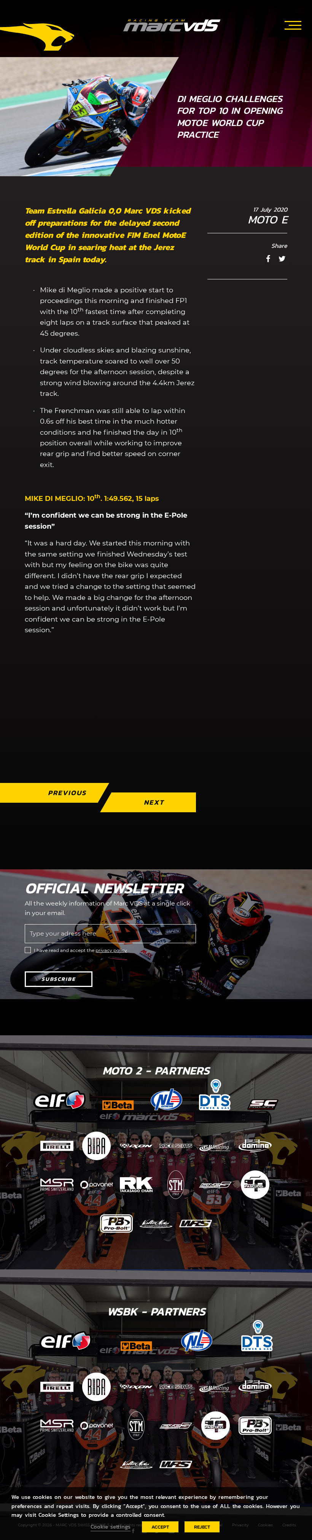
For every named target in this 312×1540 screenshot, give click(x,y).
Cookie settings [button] (111, 1526)
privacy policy (111, 950)
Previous (67, 793)
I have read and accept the (80, 950)
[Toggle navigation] (293, 24)
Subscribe (58, 979)
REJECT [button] (202, 1526)
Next (154, 802)
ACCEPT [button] (160, 1526)
